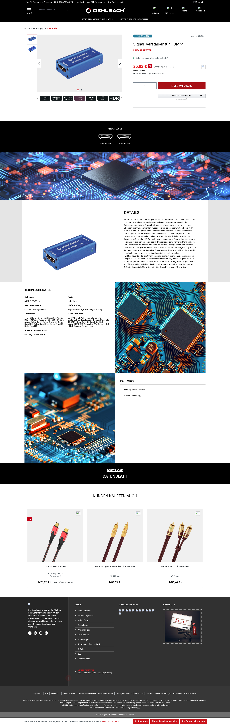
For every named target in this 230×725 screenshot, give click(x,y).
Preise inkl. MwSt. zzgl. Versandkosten (148, 74)
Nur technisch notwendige (164, 721)
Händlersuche (84, 659)
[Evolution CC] (55, 544)
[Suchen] (66, 9)
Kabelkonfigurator (86, 615)
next (121, 98)
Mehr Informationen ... (111, 721)
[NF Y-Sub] (175, 544)
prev (37, 98)
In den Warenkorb (181, 86)
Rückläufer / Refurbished (89, 644)
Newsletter (177, 693)
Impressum (38, 693)
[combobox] (51, 9)
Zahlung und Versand (124, 693)
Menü (29, 13)
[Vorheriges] (39, 63)
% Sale (81, 649)
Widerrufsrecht (69, 693)
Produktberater (84, 611)
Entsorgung (138, 693)
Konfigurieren (141, 721)
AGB (46, 693)
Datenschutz (55, 693)
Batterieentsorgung (105, 693)
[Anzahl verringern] (136, 85)
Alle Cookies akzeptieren (193, 721)
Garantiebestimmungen (86, 693)
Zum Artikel (55, 585)
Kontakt (149, 693)
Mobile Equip (83, 635)
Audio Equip (83, 625)
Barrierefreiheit (190, 693)
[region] (115, 541)
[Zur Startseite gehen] (105, 10)
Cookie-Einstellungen (162, 693)
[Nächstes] (120, 63)
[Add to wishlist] (204, 67)
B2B (79, 654)
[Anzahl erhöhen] (154, 85)
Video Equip (83, 620)
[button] (182, 97)
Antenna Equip (84, 630)
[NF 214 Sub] (115, 544)
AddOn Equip (83, 639)
